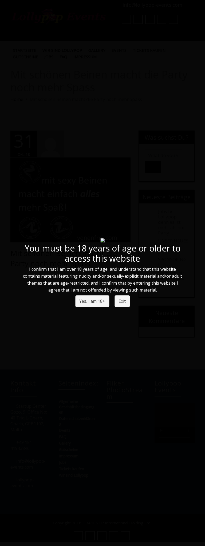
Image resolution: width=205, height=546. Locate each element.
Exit (122, 301)
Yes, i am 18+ (92, 301)
